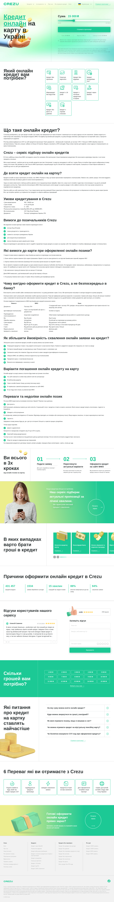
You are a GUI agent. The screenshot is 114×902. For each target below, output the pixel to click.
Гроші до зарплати (36, 860)
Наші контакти (7, 851)
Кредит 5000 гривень (92, 851)
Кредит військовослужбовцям (39, 851)
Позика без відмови (36, 848)
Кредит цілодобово (36, 858)
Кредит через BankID (37, 846)
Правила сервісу (8, 861)
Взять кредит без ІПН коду (66, 864)
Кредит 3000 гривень (92, 853)
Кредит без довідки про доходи (67, 846)
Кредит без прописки (64, 859)
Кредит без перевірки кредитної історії (69, 851)
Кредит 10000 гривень (92, 848)
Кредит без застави (64, 853)
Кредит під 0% (35, 866)
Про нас (6, 848)
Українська (85, 4)
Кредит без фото (63, 861)
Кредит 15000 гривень (92, 846)
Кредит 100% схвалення (37, 868)
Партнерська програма (10, 856)
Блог (5, 846)
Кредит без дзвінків (64, 848)
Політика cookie (8, 866)
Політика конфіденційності (11, 864)
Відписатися (7, 859)
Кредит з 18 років (35, 863)
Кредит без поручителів (65, 856)
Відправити (90, 650)
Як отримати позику (9, 853)
